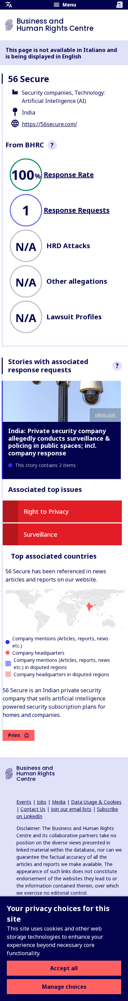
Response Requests (77, 210)
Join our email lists (71, 809)
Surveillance (40, 534)
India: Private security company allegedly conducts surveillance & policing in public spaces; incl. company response (59, 442)
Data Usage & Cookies (96, 802)
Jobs (41, 802)
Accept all (64, 968)
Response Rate (69, 174)
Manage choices (64, 986)
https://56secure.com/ (49, 124)
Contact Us (32, 809)
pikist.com (105, 415)
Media (59, 802)
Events (23, 802)
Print (14, 735)
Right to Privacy (46, 511)
